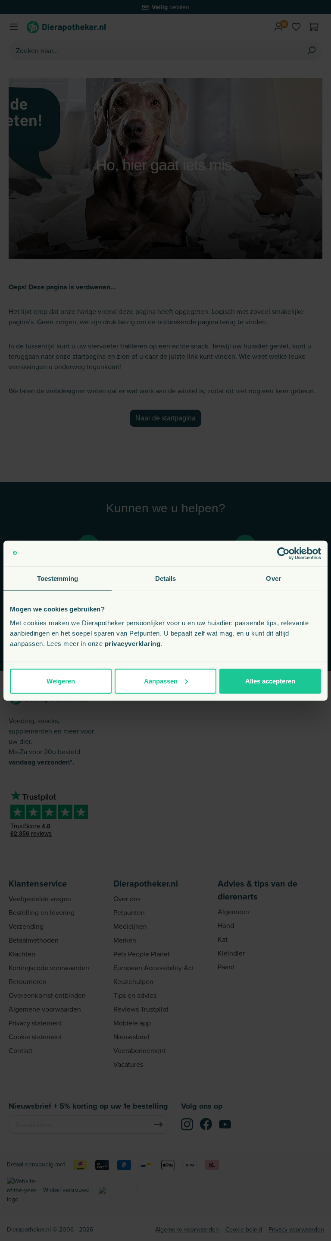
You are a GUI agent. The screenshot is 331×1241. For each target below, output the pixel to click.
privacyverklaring (133, 643)
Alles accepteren (270, 680)
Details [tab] (165, 578)
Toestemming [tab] (57, 578)
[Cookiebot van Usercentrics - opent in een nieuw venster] (283, 553)
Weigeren (61, 680)
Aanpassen (161, 680)
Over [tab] (273, 578)
